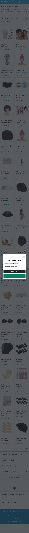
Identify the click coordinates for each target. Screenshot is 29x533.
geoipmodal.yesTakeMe (14, 276)
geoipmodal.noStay (14, 271)
